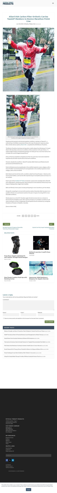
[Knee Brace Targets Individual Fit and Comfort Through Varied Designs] (16, 245)
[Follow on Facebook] (7, 460)
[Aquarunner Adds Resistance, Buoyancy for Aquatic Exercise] (41, 268)
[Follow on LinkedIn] (13, 460)
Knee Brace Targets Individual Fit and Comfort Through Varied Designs (16, 256)
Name (5, 312)
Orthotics (26, 24)
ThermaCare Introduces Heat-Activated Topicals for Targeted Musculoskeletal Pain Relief (24, 342)
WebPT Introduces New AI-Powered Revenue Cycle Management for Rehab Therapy (23, 334)
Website (40, 312)
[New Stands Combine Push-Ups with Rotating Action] (16, 268)
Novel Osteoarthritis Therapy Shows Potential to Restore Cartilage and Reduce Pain (23, 349)
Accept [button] (28, 489)
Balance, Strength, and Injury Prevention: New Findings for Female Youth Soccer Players (24, 331)
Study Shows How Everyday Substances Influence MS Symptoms (19, 338)
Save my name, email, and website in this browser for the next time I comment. (24, 318)
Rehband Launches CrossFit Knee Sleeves (39, 252)
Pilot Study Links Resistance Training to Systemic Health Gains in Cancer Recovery (23, 345)
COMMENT (6, 299)
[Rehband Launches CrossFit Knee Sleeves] (41, 243)
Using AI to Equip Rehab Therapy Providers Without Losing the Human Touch (22, 356)
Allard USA (23, 144)
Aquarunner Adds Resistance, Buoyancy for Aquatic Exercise (38, 278)
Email (22, 312)
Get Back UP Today (20, 180)
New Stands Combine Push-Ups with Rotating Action (15, 278)
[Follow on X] (10, 460)
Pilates (31, 24)
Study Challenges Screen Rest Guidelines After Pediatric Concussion (20, 352)
